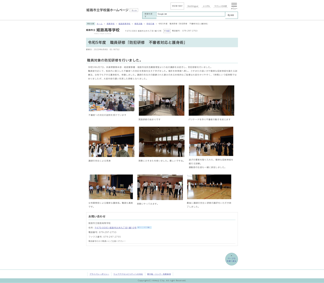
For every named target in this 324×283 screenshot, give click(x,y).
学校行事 (150, 24)
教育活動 (138, 24)
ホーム (100, 24)
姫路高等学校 (124, 24)
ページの (232, 260)
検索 (232, 15)
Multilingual (193, 6)
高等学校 (111, 24)
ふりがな (206, 6)
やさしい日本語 (220, 6)
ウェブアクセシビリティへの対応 (128, 274)
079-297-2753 (189, 31)
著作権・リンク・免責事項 (159, 274)
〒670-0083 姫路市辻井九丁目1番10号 (122, 228)
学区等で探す (177, 6)
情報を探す (148, 15)
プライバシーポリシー (99, 274)
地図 (168, 31)
